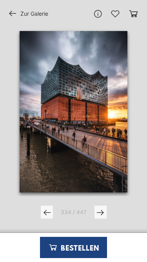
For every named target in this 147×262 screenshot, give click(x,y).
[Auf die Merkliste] (115, 14)
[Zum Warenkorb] (133, 13)
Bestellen (78, 248)
